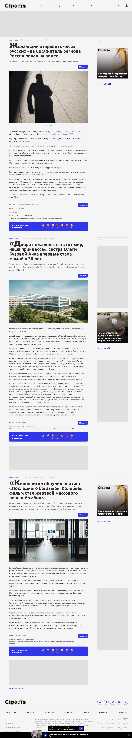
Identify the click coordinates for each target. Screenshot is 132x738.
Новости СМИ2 (104, 84)
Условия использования (12, 731)
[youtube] (119, 702)
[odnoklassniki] (106, 702)
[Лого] (15, 6)
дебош (15, 212)
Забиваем (103, 712)
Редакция (7, 720)
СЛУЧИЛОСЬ (13, 40)
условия (72, 729)
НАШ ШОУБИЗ (14, 238)
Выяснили (31, 712)
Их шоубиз (49, 712)
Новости (19, 216)
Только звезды (11, 712)
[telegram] (112, 702)
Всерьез (86, 712)
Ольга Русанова (19, 208)
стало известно (22, 194)
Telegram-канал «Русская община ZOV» (28, 204)
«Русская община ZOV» (63, 134)
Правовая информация (12, 727)
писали (21, 179)
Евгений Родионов (20, 422)
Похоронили (122, 712)
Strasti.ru (12, 216)
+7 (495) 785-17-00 (122, 728)
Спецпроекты (8, 723)
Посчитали (68, 712)
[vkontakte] (99, 702)
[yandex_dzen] (125, 702)
